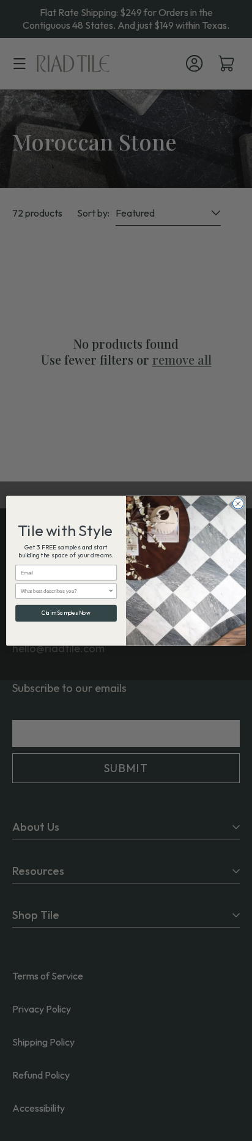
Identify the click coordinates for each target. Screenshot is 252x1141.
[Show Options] (111, 590)
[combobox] (64, 590)
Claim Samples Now (66, 613)
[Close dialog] (237, 503)
